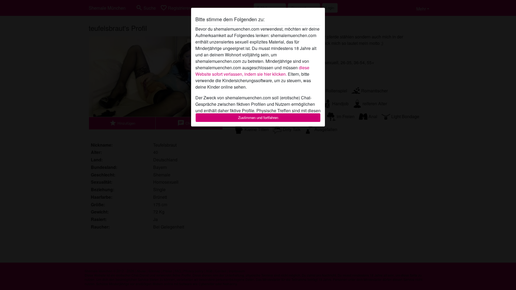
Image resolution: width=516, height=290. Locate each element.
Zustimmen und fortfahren (258, 117)
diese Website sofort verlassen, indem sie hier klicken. (252, 70)
